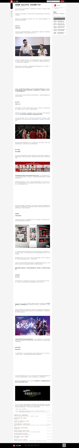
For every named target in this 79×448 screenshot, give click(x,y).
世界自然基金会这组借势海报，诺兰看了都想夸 (61, 30)
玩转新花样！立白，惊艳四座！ (20, 439)
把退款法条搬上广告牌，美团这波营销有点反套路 (61, 24)
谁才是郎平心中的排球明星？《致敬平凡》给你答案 (21, 430)
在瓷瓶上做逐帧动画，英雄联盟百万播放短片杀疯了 (61, 33)
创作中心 (62, 1)
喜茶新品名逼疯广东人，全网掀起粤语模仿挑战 (61, 21)
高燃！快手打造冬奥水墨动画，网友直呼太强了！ (21, 433)
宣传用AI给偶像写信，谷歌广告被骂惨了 (21, 436)
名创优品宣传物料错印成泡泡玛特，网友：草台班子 (61, 27)
